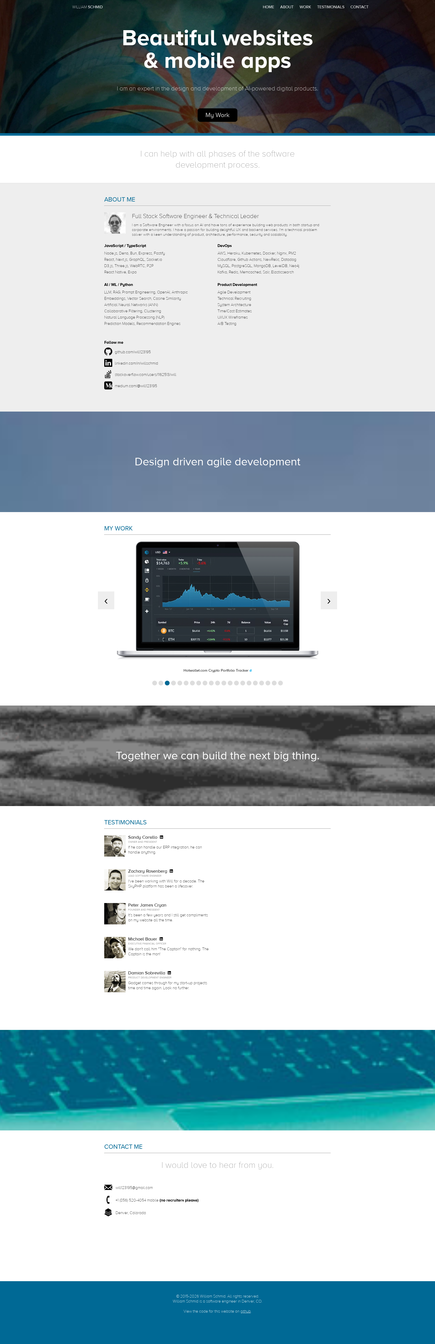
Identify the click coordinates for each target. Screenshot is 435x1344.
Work (305, 7)
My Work (217, 115)
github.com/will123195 (133, 352)
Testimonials (330, 7)
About (287, 7)
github (245, 1311)
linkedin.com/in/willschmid (136, 363)
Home (268, 7)
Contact (359, 7)
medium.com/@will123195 (136, 385)
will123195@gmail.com (134, 1187)
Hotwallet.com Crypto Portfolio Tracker (216, 670)
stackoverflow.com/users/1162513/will (145, 374)
